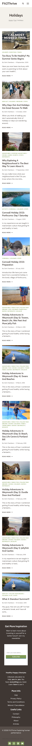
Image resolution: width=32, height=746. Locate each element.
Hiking (4, 155)
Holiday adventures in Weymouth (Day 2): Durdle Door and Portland (15, 492)
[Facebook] (9, 743)
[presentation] (16, 40)
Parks (23, 423)
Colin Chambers (9, 62)
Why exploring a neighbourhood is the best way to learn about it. (15, 163)
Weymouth (6, 157)
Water (4, 311)
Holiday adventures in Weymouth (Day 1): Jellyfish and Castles (15, 548)
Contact (16, 714)
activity (5, 209)
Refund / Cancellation (16, 705)
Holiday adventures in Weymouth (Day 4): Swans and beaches (15, 376)
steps (26, 101)
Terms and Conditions (16, 702)
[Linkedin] (18, 743)
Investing (12, 52)
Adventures (6, 153)
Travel (19, 52)
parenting (22, 309)
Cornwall (12, 209)
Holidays (5, 52)
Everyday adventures (19, 153)
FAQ (16, 695)
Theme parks (6, 425)
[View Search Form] (23, 3)
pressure (19, 101)
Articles (16, 724)
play (10, 595)
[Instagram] (14, 743)
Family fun (15, 307)
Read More (7, 76)
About (16, 720)
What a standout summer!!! (15, 599)
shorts (15, 155)
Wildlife (19, 311)
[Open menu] (28, 3)
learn (10, 155)
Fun (9, 309)
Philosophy (16, 717)
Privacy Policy (16, 698)
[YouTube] (22, 743)
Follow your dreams (16, 593)
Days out (5, 101)
